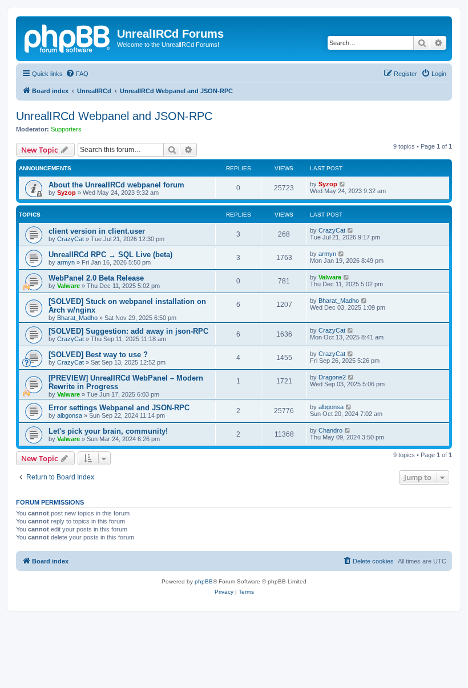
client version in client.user (97, 231)
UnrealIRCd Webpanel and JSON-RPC (114, 116)
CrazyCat (70, 238)
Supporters (66, 129)
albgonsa (69, 415)
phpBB (204, 581)
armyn (66, 262)
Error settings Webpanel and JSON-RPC (119, 407)
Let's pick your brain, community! (108, 431)
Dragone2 (332, 377)
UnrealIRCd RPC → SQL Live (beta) (110, 254)
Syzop (66, 192)
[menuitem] (77, 74)
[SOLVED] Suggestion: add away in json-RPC (128, 331)
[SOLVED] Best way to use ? (98, 354)
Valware (68, 285)
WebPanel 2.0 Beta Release (96, 278)
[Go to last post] (342, 184)
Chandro (330, 430)
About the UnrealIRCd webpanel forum (116, 185)
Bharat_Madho (77, 317)
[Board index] (68, 37)
